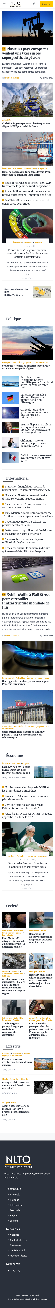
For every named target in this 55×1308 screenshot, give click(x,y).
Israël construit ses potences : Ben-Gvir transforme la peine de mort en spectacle (26, 184)
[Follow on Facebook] (9, 1271)
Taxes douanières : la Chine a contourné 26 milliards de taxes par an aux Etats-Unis (27, 514)
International (30, 168)
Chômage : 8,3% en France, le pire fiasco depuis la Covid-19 (33, 443)
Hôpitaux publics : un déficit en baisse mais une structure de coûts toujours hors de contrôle (40, 980)
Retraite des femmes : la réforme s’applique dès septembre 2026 (27, 865)
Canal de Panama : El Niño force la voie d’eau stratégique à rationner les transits (26, 173)
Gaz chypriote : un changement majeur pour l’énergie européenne (26, 682)
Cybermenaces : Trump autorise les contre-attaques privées (24, 506)
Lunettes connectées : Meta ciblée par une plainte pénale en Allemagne (33, 398)
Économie (6, 168)
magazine (42, 168)
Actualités (6, 119)
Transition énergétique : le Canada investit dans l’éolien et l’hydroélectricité (26, 488)
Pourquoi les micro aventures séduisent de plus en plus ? (17, 1062)
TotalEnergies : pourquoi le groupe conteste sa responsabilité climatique (12, 1029)
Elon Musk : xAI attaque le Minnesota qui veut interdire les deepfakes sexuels (13, 942)
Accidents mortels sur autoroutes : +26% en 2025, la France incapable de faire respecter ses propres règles (14, 986)
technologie (7, 934)
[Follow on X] (14, 1271)
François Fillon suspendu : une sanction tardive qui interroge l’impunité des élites (26, 193)
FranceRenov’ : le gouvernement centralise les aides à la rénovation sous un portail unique (27, 253)
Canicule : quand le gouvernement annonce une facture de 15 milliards (35, 413)
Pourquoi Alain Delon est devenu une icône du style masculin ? (16, 1085)
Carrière (11, 855)
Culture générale (36, 1020)
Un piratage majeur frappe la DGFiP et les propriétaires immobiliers (25, 789)
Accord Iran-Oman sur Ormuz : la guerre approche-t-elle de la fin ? (27, 815)
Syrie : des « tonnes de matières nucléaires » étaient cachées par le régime (26, 367)
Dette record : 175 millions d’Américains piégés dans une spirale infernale (27, 532)
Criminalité (7, 726)
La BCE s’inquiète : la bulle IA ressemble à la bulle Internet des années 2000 (16, 769)
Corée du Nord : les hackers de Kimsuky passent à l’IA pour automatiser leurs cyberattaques (23, 734)
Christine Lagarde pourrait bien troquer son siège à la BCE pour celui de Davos (26, 125)
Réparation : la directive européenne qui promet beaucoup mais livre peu (40, 938)
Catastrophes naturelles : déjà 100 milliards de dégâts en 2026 (23, 541)
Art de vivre (45, 1017)
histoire (5, 1078)
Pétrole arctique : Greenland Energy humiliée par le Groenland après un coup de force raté (36, 382)
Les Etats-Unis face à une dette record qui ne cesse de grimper (25, 202)
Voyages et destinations (12, 1055)
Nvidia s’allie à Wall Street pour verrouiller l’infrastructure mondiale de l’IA (26, 601)
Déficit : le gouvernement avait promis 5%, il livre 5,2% (36, 458)
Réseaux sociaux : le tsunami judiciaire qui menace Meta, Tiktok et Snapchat (26, 549)
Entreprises (7, 930)
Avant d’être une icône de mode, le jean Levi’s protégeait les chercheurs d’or (15, 1110)
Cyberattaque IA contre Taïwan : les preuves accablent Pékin (24, 523)
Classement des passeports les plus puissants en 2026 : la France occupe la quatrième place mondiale (40, 1030)
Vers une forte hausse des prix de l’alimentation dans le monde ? (22, 806)
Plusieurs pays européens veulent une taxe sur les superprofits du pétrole (25, 53)
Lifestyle (27, 1053)
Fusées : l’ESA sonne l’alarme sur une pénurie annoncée (25, 798)
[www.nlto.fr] (15, 4)
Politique (38, 242)
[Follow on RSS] (18, 1271)
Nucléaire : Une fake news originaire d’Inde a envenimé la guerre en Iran (24, 497)
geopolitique (28, 362)
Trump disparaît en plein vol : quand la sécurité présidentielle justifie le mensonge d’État (35, 428)
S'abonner (46, 4)
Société (19, 932)
